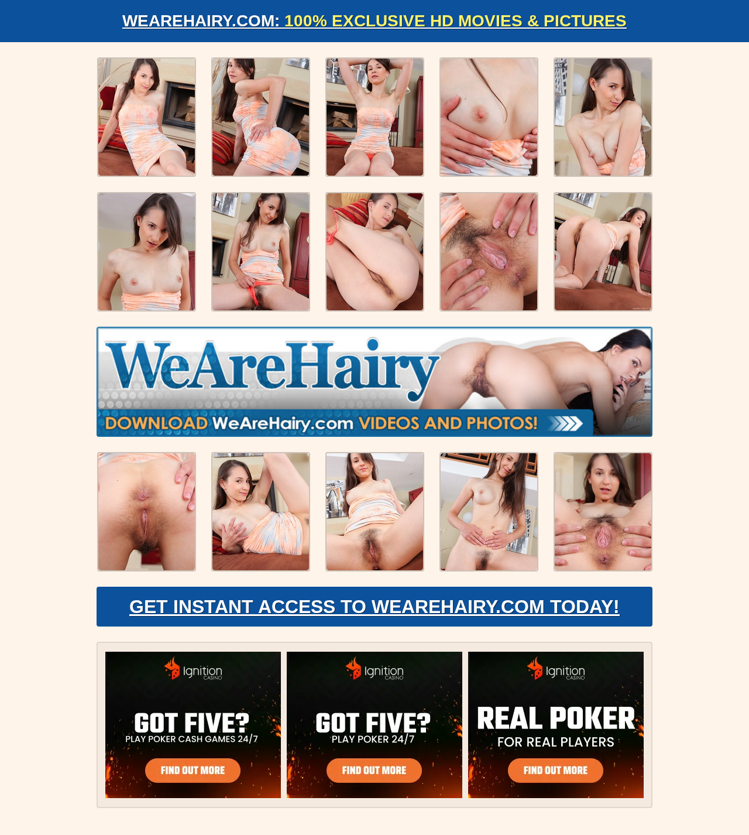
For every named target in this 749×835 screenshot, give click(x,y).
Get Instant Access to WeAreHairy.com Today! (374, 606)
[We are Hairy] (374, 382)
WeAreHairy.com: (374, 21)
